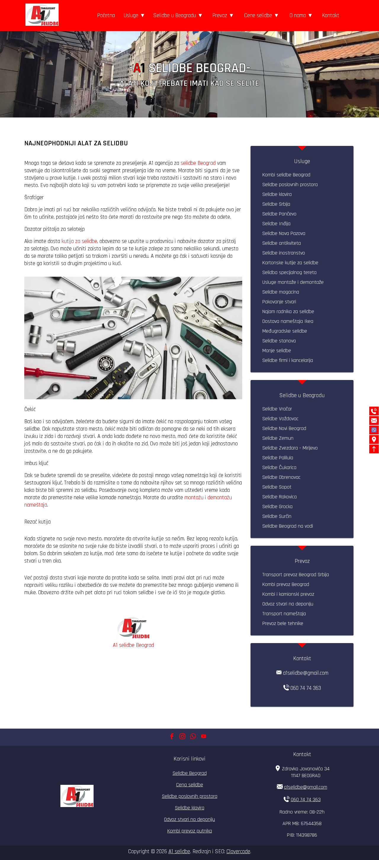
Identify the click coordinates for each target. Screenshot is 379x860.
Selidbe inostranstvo (283, 252)
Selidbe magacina (280, 292)
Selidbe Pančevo (279, 213)
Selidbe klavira (277, 194)
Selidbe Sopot (276, 487)
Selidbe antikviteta (281, 243)
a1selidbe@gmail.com (305, 673)
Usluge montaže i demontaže (293, 282)
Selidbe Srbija (276, 204)
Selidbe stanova (279, 340)
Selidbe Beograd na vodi (287, 526)
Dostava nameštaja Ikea (287, 321)
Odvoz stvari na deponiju (287, 603)
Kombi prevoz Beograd (285, 584)
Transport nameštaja (284, 613)
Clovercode (238, 851)
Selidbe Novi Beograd (284, 428)
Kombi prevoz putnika (189, 830)
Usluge (131, 15)
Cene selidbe (258, 15)
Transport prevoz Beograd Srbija (295, 574)
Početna (106, 15)
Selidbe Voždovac (280, 418)
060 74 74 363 (305, 688)
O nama (298, 15)
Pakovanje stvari (279, 301)
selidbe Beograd (199, 163)
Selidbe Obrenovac (281, 477)
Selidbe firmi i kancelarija (287, 360)
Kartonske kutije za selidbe (290, 262)
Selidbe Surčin (276, 516)
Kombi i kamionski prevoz (288, 594)
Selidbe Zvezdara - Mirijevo (290, 448)
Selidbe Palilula (277, 457)
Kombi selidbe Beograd (286, 174)
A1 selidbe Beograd (133, 645)
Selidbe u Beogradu (174, 15)
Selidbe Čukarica (279, 467)
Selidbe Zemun (277, 438)
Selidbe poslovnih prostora (290, 184)
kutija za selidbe (79, 241)
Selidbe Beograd (190, 773)
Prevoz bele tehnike (282, 623)
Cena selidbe (189, 784)
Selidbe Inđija (276, 223)
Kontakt (330, 15)
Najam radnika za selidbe (288, 311)
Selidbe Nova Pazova (283, 233)
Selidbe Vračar (277, 408)
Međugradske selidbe (284, 331)
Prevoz (219, 15)
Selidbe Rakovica (279, 496)
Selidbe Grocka (277, 506)
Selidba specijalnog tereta (289, 272)
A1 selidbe (179, 851)
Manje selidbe (276, 350)
